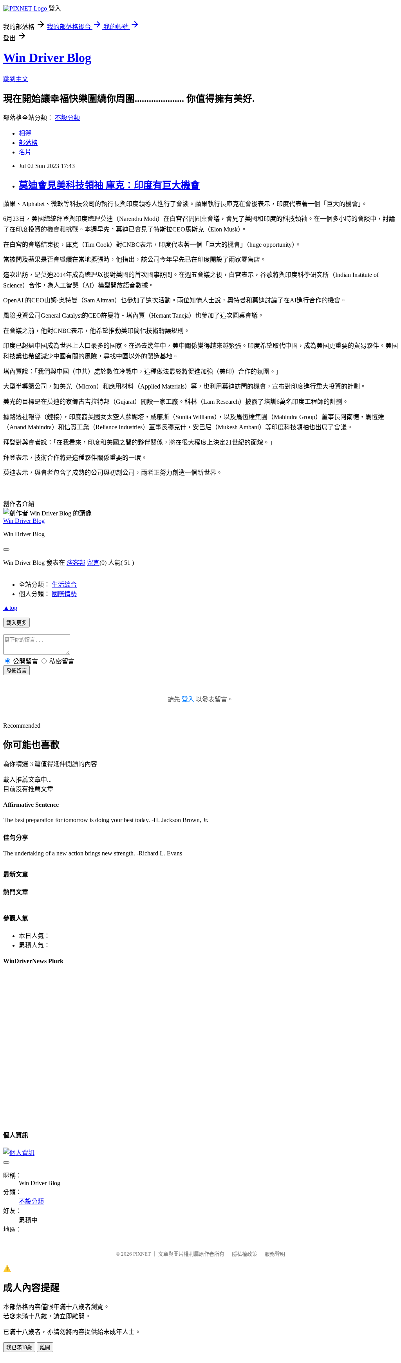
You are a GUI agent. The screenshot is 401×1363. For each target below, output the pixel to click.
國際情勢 (64, 594)
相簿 (25, 133)
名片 (25, 152)
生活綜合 (64, 584)
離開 (45, 1347)
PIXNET (142, 1254)
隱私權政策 (244, 1254)
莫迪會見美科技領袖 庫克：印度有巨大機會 (109, 185)
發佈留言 (16, 671)
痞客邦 (76, 562)
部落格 (28, 142)
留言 (93, 562)
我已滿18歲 (19, 1347)
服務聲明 (275, 1254)
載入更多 (16, 623)
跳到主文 (15, 79)
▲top (10, 607)
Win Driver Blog (47, 58)
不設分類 (67, 117)
